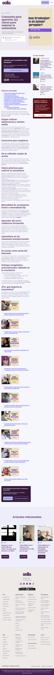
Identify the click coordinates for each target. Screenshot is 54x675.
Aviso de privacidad (35, 666)
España (17, 623)
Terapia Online (6, 597)
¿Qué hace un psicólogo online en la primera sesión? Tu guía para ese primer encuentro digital (17, 406)
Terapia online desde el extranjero (20, 620)
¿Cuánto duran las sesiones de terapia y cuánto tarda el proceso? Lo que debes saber (17, 332)
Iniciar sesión (6, 606)
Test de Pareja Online (45, 619)
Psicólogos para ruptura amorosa (19, 653)
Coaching (5, 641)
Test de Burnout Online (46, 621)
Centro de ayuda (44, 639)
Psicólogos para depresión (19, 645)
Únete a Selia (31, 645)
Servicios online (19, 594)
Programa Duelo (31, 597)
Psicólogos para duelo (20, 655)
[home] (6, 2)
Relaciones (5, 637)
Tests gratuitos (44, 594)
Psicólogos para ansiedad (19, 641)
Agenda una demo (32, 639)
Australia (17, 625)
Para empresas (31, 634)
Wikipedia (19, 217)
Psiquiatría (5, 644)
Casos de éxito (31, 637)
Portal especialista (32, 648)
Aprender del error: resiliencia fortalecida (13, 100)
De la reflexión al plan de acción (11, 96)
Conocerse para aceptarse (10, 94)
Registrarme (5, 603)
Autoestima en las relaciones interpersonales (14, 101)
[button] (52, 3)
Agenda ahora (45, 2)
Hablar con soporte (45, 637)
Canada (17, 627)
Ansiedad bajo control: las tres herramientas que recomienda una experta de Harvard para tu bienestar (16, 369)
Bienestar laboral (6, 651)
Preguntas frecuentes (45, 641)
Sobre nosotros (6, 615)
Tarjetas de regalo (7, 613)
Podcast (4, 610)
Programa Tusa (31, 601)
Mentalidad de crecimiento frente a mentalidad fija (15, 99)
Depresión (5, 653)
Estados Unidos (18, 630)
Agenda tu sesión (8, 498)
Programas (30, 594)
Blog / (3, 13)
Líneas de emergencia (46, 644)
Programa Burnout (32, 599)
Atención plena (6, 655)
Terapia (4, 639)
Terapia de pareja (32, 607)
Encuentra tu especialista (16, 70)
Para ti (4, 608)
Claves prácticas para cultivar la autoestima (14, 97)
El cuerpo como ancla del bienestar (12, 103)
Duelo (4, 646)
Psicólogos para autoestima (19, 649)
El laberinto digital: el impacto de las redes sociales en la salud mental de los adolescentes (17, 387)
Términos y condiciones (47, 666)
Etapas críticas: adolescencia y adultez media (14, 93)
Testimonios (5, 601)
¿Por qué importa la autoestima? (11, 107)
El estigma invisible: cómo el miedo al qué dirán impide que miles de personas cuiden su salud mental (16, 461)
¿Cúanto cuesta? (6, 617)
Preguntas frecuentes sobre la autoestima (16, 108)
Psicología (5, 657)
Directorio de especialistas (18, 638)
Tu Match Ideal (6, 599)
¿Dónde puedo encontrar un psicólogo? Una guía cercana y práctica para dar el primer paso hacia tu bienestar (17, 442)
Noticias (4, 648)
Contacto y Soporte (7, 619)
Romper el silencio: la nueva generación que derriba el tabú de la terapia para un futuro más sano (16, 314)
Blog (4, 634)
